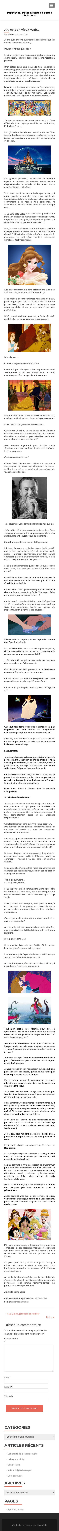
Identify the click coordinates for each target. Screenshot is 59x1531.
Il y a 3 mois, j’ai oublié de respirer (21, 1313)
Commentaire (10, 1340)
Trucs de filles (41, 1298)
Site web (8, 1396)
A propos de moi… (16, 1509)
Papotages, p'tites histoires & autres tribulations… (29, 14)
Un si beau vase (14, 1475)
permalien (23, 1301)
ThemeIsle (42, 1525)
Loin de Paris (13, 1464)
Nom (7, 1377)
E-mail (8, 1386)
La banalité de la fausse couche (22, 1453)
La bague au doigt (16, 1459)
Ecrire (50, 1317)
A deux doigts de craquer (19, 1470)
